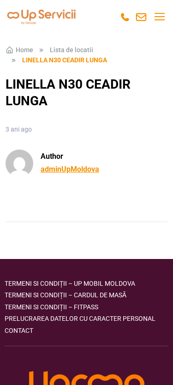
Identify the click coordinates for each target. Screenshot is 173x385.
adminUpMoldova (70, 169)
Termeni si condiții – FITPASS (51, 307)
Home (24, 50)
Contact (19, 330)
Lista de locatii (71, 50)
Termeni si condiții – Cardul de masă (65, 295)
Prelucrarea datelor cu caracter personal (80, 318)
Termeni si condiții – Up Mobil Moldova (70, 283)
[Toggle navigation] (159, 16)
